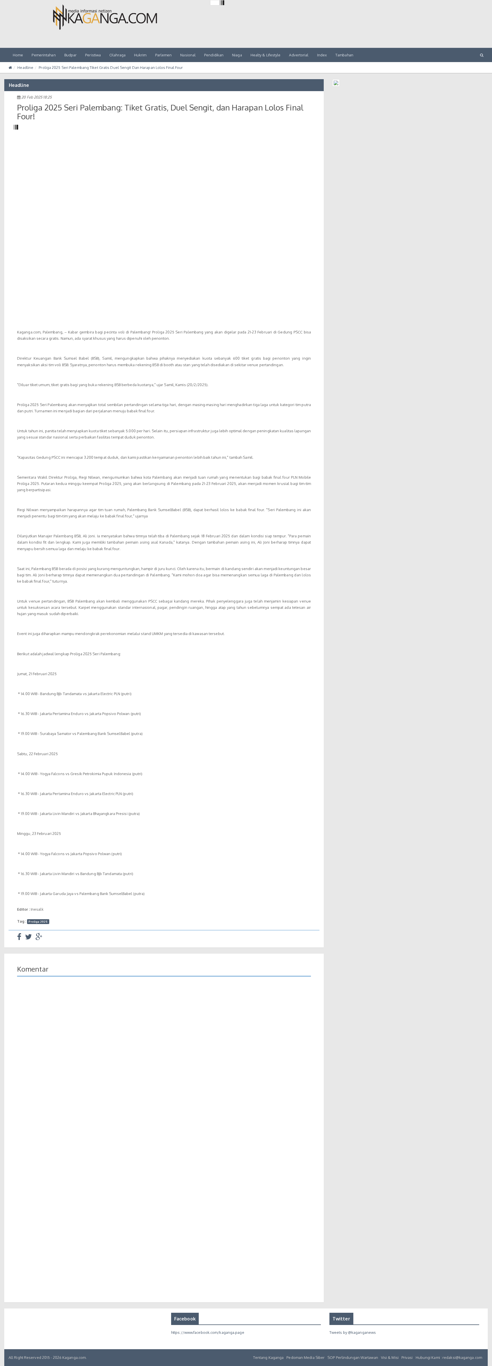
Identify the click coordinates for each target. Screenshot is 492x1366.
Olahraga (117, 55)
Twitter (341, 1319)
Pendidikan (214, 55)
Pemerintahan (44, 55)
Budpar (70, 55)
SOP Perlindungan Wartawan (352, 1357)
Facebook (185, 1319)
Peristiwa (93, 55)
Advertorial (298, 55)
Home (18, 55)
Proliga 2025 (37, 921)
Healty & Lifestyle (266, 55)
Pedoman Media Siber (305, 1357)
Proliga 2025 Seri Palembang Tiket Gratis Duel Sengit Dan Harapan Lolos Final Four (111, 67)
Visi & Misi (390, 1357)
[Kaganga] (105, 17)
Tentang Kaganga (268, 1357)
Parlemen (163, 55)
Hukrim (140, 55)
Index (322, 55)
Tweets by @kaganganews (352, 1332)
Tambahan (344, 55)
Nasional (188, 55)
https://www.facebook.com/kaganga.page (207, 1332)
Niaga (237, 55)
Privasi (407, 1357)
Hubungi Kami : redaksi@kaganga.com (449, 1357)
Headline (25, 67)
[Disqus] (164, 1063)
